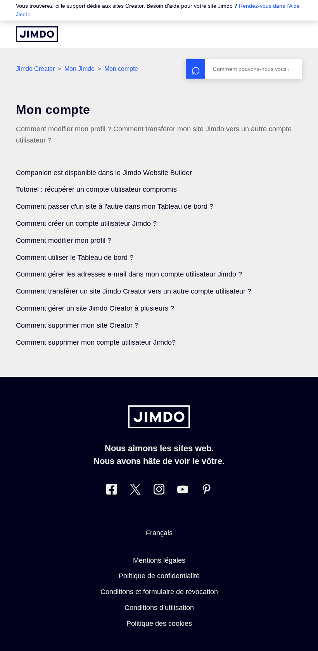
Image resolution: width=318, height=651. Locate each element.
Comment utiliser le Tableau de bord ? (74, 257)
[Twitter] (135, 491)
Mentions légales (159, 560)
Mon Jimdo (79, 68)
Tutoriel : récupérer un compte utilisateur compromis (96, 189)
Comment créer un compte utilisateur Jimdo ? (86, 223)
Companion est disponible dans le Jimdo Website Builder (104, 173)
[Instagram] (159, 491)
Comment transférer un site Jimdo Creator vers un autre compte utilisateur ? (133, 291)
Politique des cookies (159, 623)
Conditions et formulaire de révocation (159, 592)
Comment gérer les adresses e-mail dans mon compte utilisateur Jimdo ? (129, 274)
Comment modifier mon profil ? (63, 240)
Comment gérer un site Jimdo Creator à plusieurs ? (95, 308)
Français (159, 533)
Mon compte (121, 68)
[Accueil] (37, 34)
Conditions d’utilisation (159, 607)
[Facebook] (111, 491)
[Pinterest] (206, 491)
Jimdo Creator (35, 68)
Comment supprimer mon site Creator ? (77, 325)
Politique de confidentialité (159, 576)
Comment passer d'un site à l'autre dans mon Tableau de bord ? (114, 206)
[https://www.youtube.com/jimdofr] (182, 491)
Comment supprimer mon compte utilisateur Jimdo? (96, 342)
